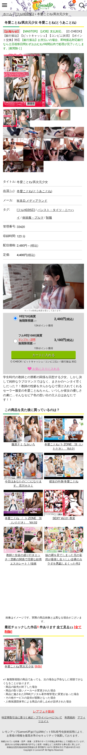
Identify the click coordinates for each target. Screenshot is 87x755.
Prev (8, 80)
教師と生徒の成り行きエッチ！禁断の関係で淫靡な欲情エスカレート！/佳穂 (23, 559)
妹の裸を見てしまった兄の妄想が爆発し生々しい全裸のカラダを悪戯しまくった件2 (63, 559)
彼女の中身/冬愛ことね (63, 481)
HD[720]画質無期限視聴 (28, 318)
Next (78, 80)
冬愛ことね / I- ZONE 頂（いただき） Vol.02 (23, 520)
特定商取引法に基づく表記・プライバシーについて (32, 717)
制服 (49, 217)
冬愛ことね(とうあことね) (34, 191)
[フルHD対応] (25, 14)
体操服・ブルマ (33, 217)
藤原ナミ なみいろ (23, 444)
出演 (8, 190)
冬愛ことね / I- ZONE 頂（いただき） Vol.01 (64, 446)
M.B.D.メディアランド (32, 200)
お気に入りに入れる (46, 368)
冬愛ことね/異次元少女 (19, 666)
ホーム (7, 14)
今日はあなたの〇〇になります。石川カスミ (23, 483)
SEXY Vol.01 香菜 (64, 518)
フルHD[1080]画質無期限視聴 (30, 339)
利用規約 (70, 717)
